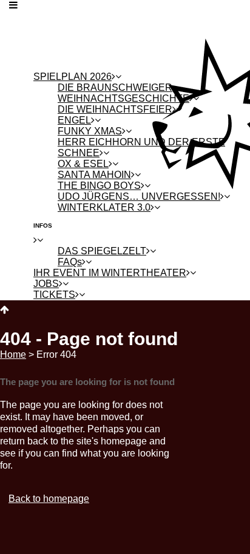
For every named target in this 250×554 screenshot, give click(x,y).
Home (13, 354)
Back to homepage (48, 498)
